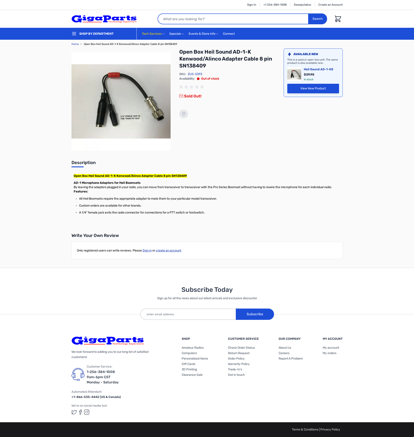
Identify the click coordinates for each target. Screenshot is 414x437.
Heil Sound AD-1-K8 (318, 69)
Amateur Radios (193, 348)
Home (75, 44)
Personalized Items (195, 358)
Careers (284, 353)
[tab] (83, 163)
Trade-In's (235, 369)
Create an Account (330, 4)
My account (331, 348)
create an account (168, 250)
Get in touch (236, 375)
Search (318, 19)
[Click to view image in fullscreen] (121, 101)
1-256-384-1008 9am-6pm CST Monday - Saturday (103, 377)
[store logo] (104, 19)
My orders (329, 353)
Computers (189, 353)
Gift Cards (188, 364)
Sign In (251, 4)
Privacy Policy (330, 429)
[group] (192, 87)
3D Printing (189, 369)
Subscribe (255, 314)
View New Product (319, 89)
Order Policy (236, 358)
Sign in (147, 250)
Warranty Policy (239, 364)
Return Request (238, 353)
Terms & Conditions (305, 429)
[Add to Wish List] (183, 114)
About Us (285, 348)
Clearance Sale (192, 375)
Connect (229, 34)
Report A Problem (291, 358)
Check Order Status (241, 348)
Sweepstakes (302, 4)
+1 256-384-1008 (275, 4)
